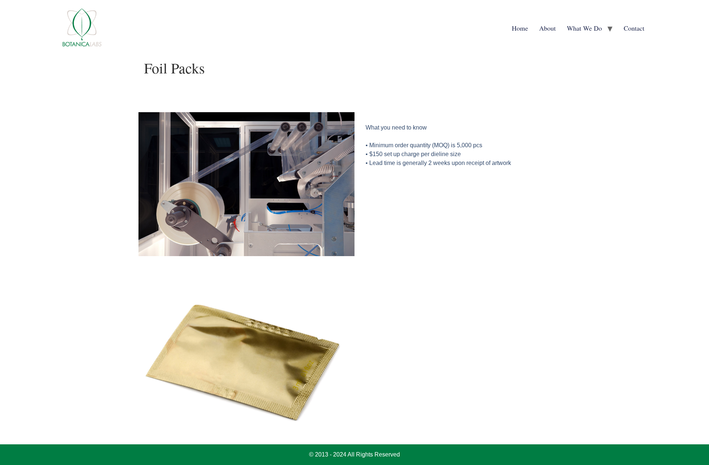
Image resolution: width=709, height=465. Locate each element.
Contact (634, 28)
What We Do (584, 28)
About (547, 28)
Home (520, 28)
